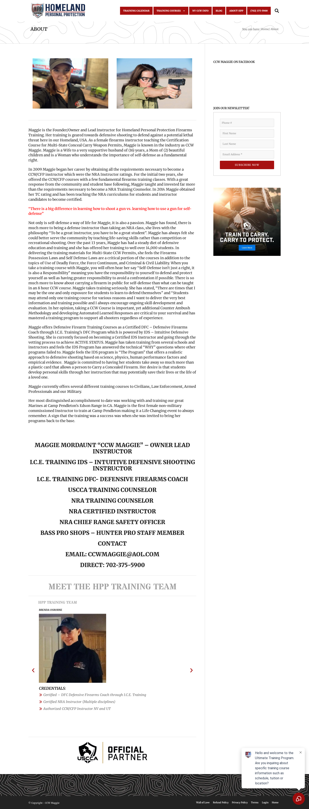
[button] (277, 11)
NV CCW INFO (200, 10)
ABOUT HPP (236, 10)
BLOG (219, 10)
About (38, 29)
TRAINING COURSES (169, 10)
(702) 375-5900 (259, 10)
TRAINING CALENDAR (136, 10)
